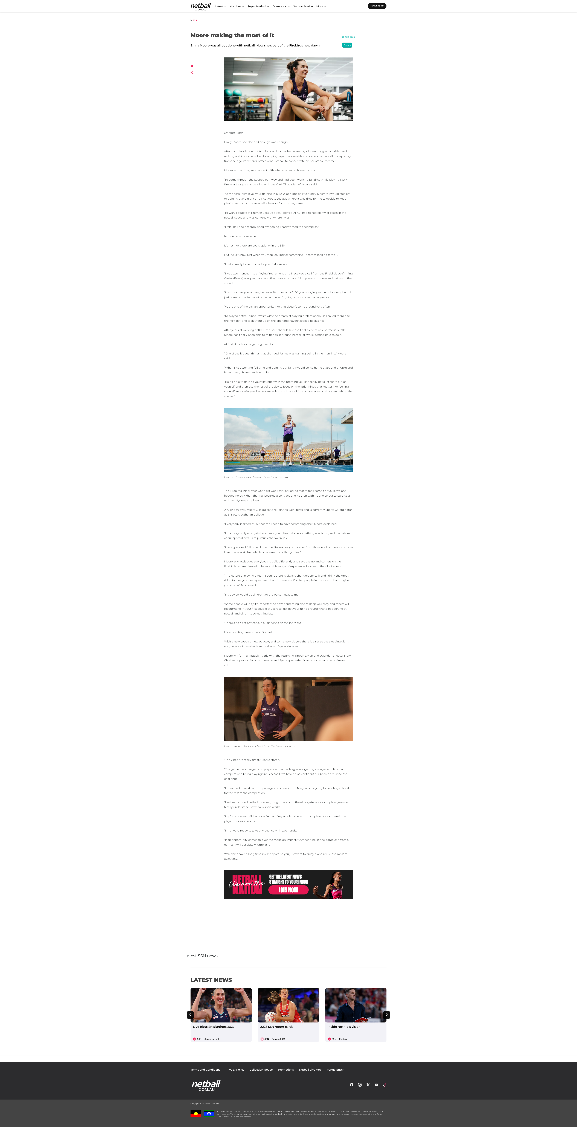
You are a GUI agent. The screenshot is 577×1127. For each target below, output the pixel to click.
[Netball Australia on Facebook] (351, 1085)
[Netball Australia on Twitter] (368, 1085)
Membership (377, 6)
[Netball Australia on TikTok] (384, 1085)
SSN (195, 20)
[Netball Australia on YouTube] (376, 1085)
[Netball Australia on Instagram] (360, 1085)
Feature (347, 45)
